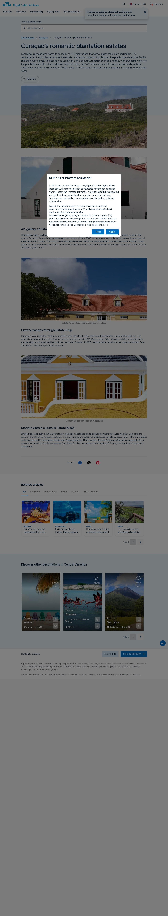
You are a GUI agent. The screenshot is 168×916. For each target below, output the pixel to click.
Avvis (98, 232)
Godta (112, 232)
